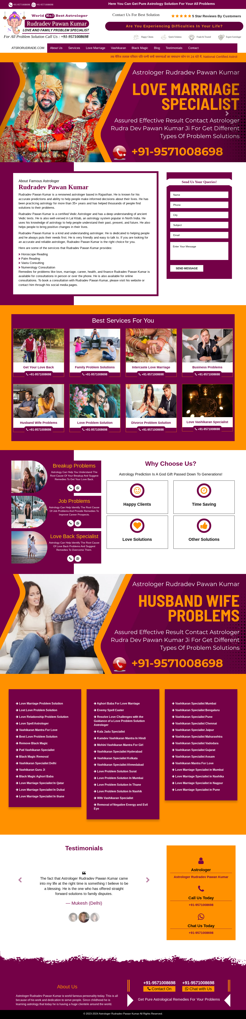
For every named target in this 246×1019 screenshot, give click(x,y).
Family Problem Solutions (95, 367)
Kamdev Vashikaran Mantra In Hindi (121, 738)
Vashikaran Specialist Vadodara (196, 743)
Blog (157, 48)
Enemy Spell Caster (110, 710)
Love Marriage (95, 48)
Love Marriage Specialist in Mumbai (199, 769)
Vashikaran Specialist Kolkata (117, 758)
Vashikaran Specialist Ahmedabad (120, 764)
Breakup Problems (74, 466)
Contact (193, 48)
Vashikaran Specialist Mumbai (195, 703)
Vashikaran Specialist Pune (194, 716)
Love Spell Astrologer (33, 723)
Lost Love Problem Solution (37, 710)
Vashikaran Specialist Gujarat (195, 749)
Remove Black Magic (33, 743)
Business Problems (207, 367)
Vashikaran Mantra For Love (37, 729)
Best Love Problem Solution (37, 736)
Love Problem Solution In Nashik (119, 791)
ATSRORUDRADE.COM (28, 48)
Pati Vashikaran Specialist (36, 749)
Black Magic (140, 48)
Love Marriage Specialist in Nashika (199, 776)
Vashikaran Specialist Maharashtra (198, 736)
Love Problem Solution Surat (116, 771)
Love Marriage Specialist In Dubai (41, 789)
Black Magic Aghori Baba (35, 776)
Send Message (187, 268)
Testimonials (174, 48)
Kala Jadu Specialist (110, 731)
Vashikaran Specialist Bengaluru (197, 710)
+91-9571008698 (21, 4)
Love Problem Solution (95, 423)
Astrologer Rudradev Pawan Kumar (201, 877)
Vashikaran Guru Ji (31, 769)
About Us (56, 48)
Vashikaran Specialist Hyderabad (119, 751)
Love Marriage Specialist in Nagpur (199, 783)
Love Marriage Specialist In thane (41, 796)
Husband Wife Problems (38, 423)
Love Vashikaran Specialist (207, 422)
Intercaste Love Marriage (151, 367)
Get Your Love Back (38, 367)
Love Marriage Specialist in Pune (197, 789)
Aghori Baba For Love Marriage (118, 703)
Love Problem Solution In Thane (118, 784)
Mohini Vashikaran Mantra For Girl (119, 744)
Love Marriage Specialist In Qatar (41, 783)
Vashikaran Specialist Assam (195, 756)
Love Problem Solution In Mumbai (119, 778)
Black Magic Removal (33, 756)
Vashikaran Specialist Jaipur (194, 729)
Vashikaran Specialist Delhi (37, 763)
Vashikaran (118, 48)
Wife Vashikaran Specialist (114, 798)
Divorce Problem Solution (151, 423)
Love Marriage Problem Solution (40, 703)
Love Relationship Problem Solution (43, 716)
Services (74, 48)
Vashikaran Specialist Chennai (196, 723)
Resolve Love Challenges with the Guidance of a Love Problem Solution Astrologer (119, 721)
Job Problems (74, 501)
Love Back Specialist (74, 536)
